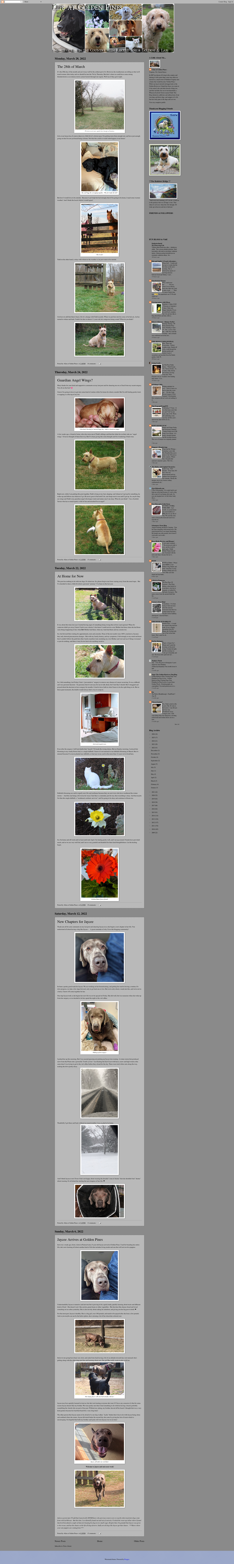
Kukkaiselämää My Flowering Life (158, 244)
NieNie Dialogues (157, 641)
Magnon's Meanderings (159, 447)
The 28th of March (71, 66)
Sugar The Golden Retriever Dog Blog (164, 674)
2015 (153, 812)
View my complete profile (157, 102)
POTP (154, 561)
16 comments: (92, 363)
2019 (153, 799)
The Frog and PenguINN (160, 406)
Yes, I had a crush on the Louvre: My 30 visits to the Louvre (169, 706)
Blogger (126, 1559)
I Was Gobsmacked (158, 490)
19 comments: (92, 905)
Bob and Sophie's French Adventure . (164, 261)
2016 (153, 809)
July (153, 662)
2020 (153, 795)
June (152, 771)
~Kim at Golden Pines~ (159, 69)
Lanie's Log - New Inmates (167, 470)
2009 (153, 832)
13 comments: (92, 1223)
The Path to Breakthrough (159, 694)
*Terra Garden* (157, 702)
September (154, 760)
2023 (153, 744)
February (154, 784)
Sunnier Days (166, 623)
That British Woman (159, 281)
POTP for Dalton (167, 563)
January (153, 787)
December (154, 750)
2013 (153, 819)
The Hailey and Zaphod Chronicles (163, 467)
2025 (153, 737)
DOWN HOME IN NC (159, 425)
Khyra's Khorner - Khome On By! (163, 322)
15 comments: (92, 559)
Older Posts (139, 1541)
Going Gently (156, 363)
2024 (153, 741)
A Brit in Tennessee (158, 580)
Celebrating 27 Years (168, 408)
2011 (153, 826)
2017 (153, 805)
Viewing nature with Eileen (161, 302)
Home (99, 1541)
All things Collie (157, 384)
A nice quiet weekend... (169, 543)
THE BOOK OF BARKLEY (161, 621)
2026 (153, 734)
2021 (153, 792)
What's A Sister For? (168, 643)
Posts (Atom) (67, 1546)
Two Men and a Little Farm (161, 504)
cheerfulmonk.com (158, 488)
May (152, 774)
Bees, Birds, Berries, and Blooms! (163, 541)
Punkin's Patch (157, 661)
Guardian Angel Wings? (75, 380)
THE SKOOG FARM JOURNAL (163, 341)
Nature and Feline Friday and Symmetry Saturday (169, 428)
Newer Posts (60, 1541)
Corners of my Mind (158, 602)
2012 (153, 822)
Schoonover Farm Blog (159, 525)
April (153, 777)
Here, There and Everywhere (167, 344)
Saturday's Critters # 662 (169, 304)
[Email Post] (99, 363)
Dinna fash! (166, 263)
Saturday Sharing (167, 324)
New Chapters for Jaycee (75, 921)
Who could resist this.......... (167, 283)
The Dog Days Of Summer (167, 583)
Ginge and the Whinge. (169, 449)
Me (153, 692)
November (154, 754)
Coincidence (166, 604)
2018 (153, 802)
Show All (177, 724)
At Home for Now (70, 575)
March (153, 781)
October (153, 757)
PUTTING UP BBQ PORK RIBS (168, 507)
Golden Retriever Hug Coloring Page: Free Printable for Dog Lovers (164, 677)
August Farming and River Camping (162, 527)
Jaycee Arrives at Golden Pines (80, 1239)
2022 (153, 747)
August (153, 764)
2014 (153, 815)
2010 (153, 829)
